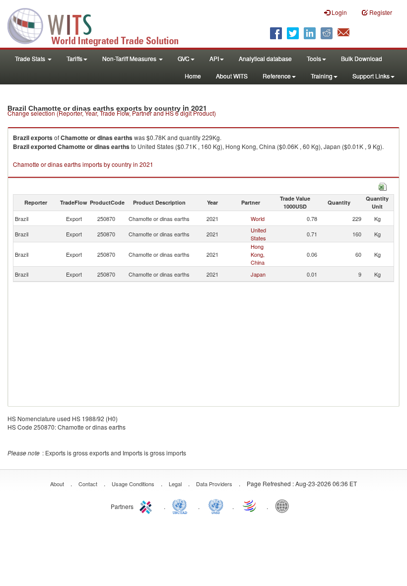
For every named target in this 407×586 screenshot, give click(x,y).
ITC (147, 505)
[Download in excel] (383, 185)
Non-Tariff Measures (130, 58)
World (258, 218)
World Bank (284, 505)
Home (193, 76)
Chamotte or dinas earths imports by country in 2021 (83, 164)
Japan (258, 274)
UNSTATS (216, 505)
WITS (99, 25)
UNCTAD (182, 505)
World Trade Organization (250, 505)
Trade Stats (31, 58)
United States (258, 234)
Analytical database (265, 58)
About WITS (232, 76)
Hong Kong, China (258, 254)
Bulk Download (361, 58)
